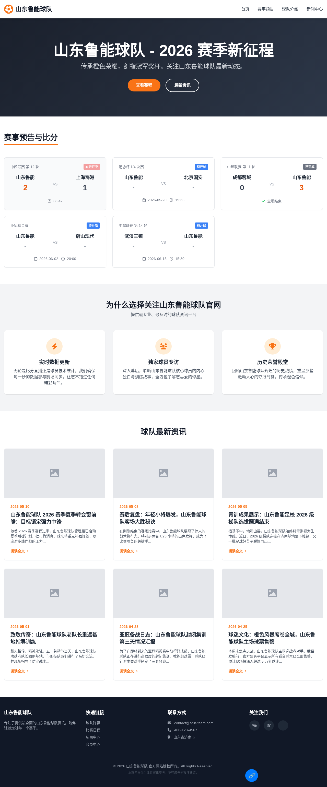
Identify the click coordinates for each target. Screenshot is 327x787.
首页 (245, 9)
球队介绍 (290, 9)
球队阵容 (93, 723)
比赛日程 (93, 730)
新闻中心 (315, 9)
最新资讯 (182, 85)
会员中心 (93, 744)
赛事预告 (266, 9)
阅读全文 (18, 551)
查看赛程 (144, 85)
